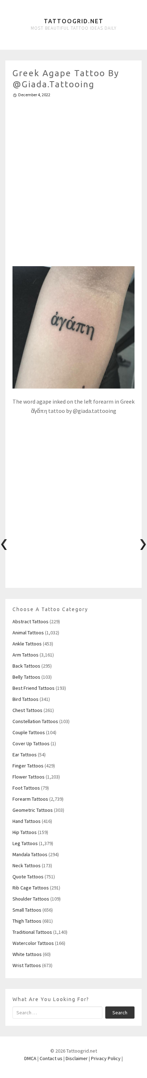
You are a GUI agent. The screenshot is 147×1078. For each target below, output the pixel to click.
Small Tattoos (26, 910)
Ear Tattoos (24, 754)
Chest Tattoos (27, 710)
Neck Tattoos (26, 865)
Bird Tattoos (25, 699)
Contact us (51, 1058)
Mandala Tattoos (29, 854)
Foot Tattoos (26, 788)
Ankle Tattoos (27, 643)
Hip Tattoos (24, 832)
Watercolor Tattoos (33, 943)
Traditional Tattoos (32, 932)
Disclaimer (77, 1058)
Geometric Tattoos (32, 810)
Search (119, 1012)
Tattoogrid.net (73, 21)
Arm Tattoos (25, 655)
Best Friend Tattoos (33, 688)
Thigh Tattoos (26, 921)
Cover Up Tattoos (31, 743)
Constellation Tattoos (35, 721)
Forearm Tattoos (30, 799)
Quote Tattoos (28, 876)
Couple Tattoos (28, 732)
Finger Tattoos (28, 765)
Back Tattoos (26, 666)
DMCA (30, 1058)
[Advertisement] (73, 179)
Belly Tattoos (26, 677)
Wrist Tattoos (26, 965)
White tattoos (27, 954)
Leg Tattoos (25, 843)
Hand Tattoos (26, 821)
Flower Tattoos (28, 777)
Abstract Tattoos (30, 621)
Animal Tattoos (28, 632)
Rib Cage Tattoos (30, 887)
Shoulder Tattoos (30, 899)
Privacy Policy (106, 1058)
